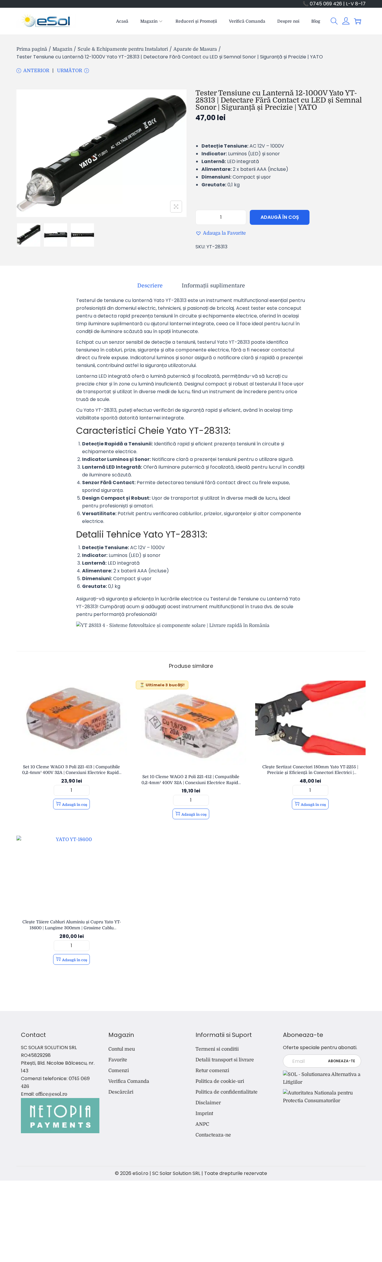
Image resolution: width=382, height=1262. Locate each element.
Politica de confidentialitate (226, 1092)
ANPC (202, 1124)
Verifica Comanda (128, 1081)
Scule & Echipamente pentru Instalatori (123, 49)
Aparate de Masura (195, 49)
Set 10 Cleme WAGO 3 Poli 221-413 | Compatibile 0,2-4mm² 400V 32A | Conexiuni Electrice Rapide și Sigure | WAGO (71, 772)
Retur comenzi (212, 1070)
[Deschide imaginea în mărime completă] (176, 207)
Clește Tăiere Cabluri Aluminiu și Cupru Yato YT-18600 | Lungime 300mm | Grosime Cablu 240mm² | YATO (71, 927)
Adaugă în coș (280, 217)
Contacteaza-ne (213, 1135)
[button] (334, 21)
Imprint (204, 1113)
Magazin (62, 49)
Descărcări (120, 1092)
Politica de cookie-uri (219, 1081)
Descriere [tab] (150, 286)
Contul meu (121, 1049)
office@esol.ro (51, 1094)
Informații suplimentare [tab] (213, 286)
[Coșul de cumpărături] (357, 21)
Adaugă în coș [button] (74, 805)
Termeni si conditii (217, 1049)
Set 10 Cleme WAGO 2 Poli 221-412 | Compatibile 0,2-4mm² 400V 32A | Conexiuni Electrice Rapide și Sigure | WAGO (191, 782)
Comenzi (118, 1070)
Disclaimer (208, 1102)
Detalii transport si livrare (224, 1060)
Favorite (117, 1060)
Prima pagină (31, 49)
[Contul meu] (345, 21)
